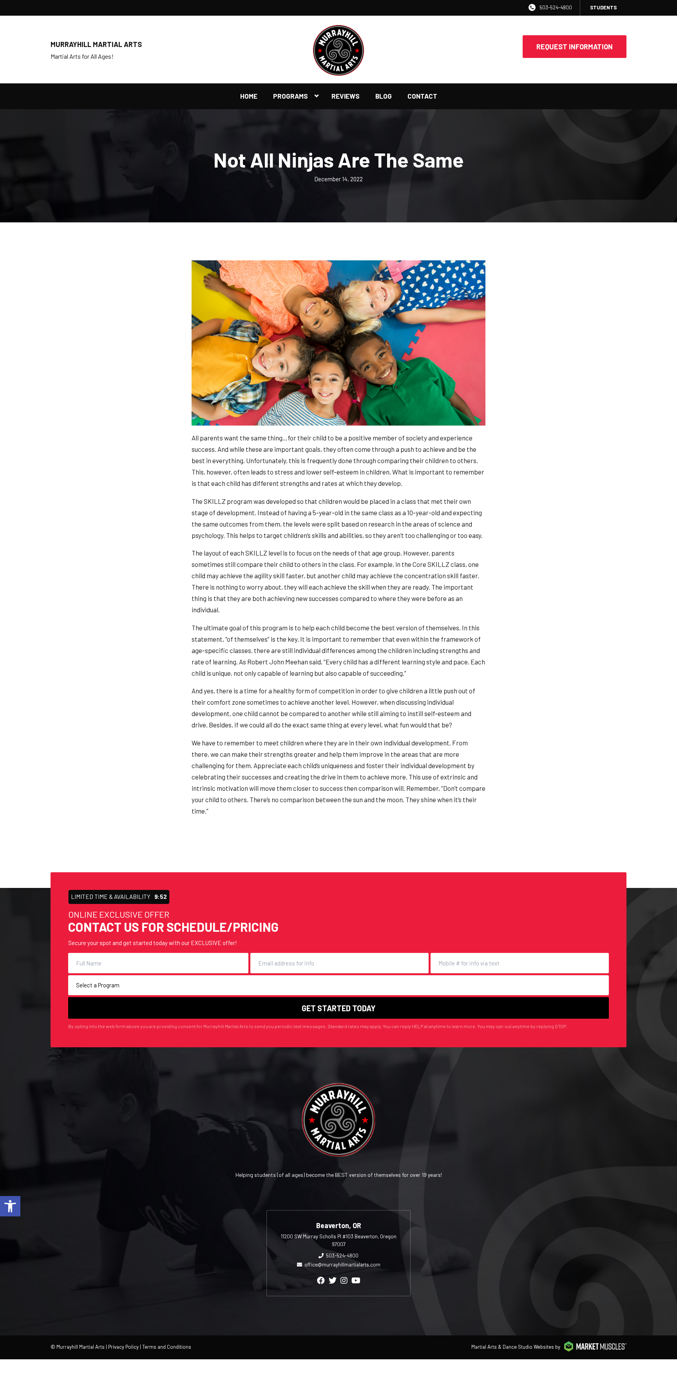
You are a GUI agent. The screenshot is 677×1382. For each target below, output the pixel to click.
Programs (290, 96)
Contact (422, 96)
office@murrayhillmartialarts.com (342, 1264)
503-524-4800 (555, 7)
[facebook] (321, 1280)
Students (603, 7)
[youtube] (355, 1280)
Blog (383, 96)
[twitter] (333, 1280)
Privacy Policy (123, 1347)
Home (248, 96)
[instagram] (344, 1280)
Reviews (345, 96)
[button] (10, 1206)
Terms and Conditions (166, 1347)
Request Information (574, 46)
